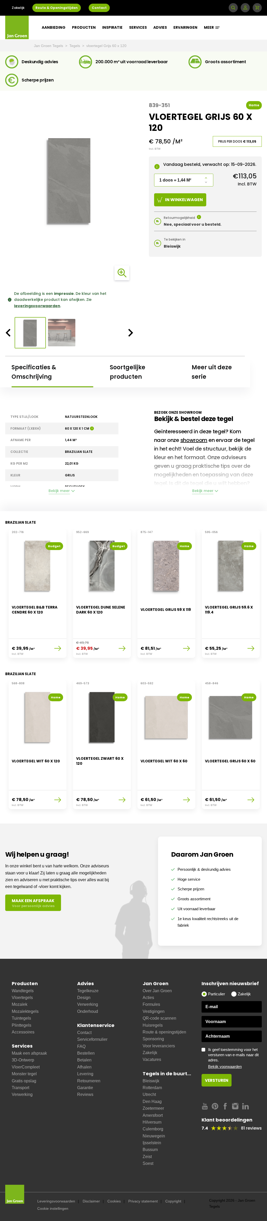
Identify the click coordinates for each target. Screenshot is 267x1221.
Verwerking (22, 1094)
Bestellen (86, 1053)
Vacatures (152, 1059)
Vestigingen (154, 1011)
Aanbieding (53, 27)
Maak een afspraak (29, 1053)
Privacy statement (143, 1201)
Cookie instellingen (52, 1208)
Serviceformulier (92, 1039)
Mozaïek (19, 1004)
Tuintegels (21, 1018)
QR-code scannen (159, 1018)
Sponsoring (153, 1039)
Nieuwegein (154, 1136)
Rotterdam (152, 1087)
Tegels (75, 46)
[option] (69, 180)
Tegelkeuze (88, 991)
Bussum (150, 1149)
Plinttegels (21, 1025)
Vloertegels (22, 997)
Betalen (84, 1060)
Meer (209, 27)
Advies (160, 27)
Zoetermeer (153, 1108)
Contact (99, 7)
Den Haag (152, 1101)
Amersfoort (153, 1115)
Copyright (173, 1201)
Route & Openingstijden (56, 7)
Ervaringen (185, 27)
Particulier (216, 994)
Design (83, 997)
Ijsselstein (152, 1143)
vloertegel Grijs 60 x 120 (106, 46)
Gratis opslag (24, 1081)
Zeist (147, 1156)
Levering (85, 1074)
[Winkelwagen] (257, 7)
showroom (194, 440)
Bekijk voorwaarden (225, 1066)
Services (138, 27)
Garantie (85, 1087)
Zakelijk (18, 7)
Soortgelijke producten (127, 372)
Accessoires (23, 1032)
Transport (20, 1087)
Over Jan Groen (157, 991)
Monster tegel (24, 1074)
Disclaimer (91, 1201)
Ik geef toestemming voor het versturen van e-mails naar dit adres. (233, 1058)
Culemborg (153, 1129)
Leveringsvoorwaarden (56, 1201)
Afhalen (84, 1067)
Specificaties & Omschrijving (33, 372)
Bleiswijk (151, 1081)
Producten (84, 27)
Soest (148, 1163)
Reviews (85, 1094)
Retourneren (88, 1081)
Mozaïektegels (25, 1011)
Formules (151, 1004)
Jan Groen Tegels (49, 46)
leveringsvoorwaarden (37, 305)
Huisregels (153, 1025)
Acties (148, 997)
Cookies (114, 1201)
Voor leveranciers (159, 1046)
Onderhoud (87, 1011)
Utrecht (149, 1094)
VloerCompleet (26, 1067)
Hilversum (152, 1122)
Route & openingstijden (164, 1032)
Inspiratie (112, 27)
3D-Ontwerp (23, 1060)
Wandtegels (23, 991)
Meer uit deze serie (212, 372)
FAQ (81, 1046)
